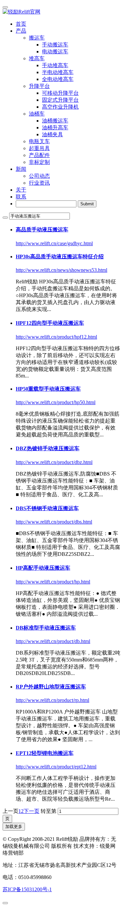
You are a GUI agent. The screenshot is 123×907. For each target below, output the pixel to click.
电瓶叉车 (39, 141)
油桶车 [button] (37, 114)
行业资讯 (39, 183)
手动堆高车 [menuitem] (55, 65)
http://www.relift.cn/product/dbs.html (54, 522)
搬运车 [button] (37, 37)
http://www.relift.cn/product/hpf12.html (56, 337)
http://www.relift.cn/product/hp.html (53, 581)
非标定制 (39, 162)
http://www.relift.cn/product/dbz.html (54, 462)
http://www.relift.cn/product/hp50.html (55, 402)
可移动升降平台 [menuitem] (60, 93)
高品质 (42, 229)
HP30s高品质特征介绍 (60, 256)
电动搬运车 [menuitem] (55, 51)
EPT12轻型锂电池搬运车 (44, 753)
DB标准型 (46, 628)
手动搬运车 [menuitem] (55, 44)
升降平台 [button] (39, 86)
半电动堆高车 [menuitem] (57, 72)
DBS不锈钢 (47, 508)
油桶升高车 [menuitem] (55, 127)
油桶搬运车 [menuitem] (55, 120)
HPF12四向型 (50, 323)
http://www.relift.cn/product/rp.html (52, 700)
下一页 (31, 811)
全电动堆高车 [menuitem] (57, 79)
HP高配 (43, 568)
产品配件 (39, 155)
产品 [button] (21, 31)
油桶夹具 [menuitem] (52, 134)
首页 (21, 24)
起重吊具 (39, 148)
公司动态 (39, 176)
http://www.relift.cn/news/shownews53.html (61, 270)
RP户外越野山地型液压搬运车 (51, 686)
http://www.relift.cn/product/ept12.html (56, 766)
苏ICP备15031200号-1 (27, 889)
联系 (21, 196)
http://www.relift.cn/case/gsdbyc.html (54, 243)
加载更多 (13, 826)
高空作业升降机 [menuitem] (60, 107)
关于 (21, 190)
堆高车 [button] (37, 58)
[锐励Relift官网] (61, 12)
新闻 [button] (21, 169)
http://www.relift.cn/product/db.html (53, 641)
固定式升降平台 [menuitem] (60, 100)
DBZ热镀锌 (47, 448)
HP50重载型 (48, 389)
